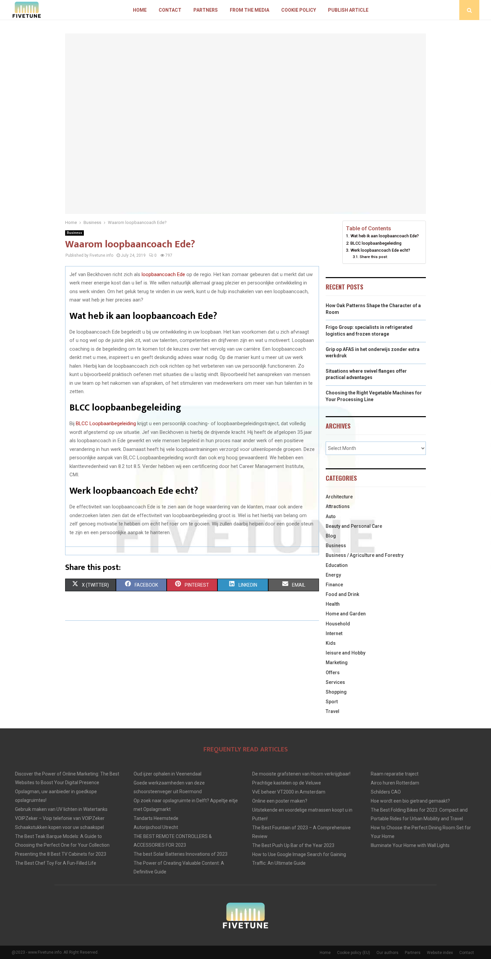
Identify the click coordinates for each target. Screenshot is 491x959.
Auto (331, 516)
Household (338, 623)
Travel (332, 711)
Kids (331, 643)
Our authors (387, 952)
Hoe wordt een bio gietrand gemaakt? (410, 801)
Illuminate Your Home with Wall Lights (410, 845)
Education (337, 565)
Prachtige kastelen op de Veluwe (286, 783)
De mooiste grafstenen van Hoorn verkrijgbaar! (301, 773)
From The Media (249, 10)
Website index (440, 952)
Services (335, 682)
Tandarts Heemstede (156, 818)
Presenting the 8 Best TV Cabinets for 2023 (60, 854)
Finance (334, 584)
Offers (333, 672)
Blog (331, 535)
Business (74, 233)
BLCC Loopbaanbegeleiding (106, 424)
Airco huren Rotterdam (395, 783)
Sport (332, 701)
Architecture (339, 496)
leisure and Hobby (345, 652)
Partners (205, 10)
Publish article (348, 10)
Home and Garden (346, 613)
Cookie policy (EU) (353, 952)
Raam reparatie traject (395, 773)
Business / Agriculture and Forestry (364, 555)
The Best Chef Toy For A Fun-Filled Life (55, 863)
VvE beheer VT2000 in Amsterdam (288, 792)
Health (333, 604)
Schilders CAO (386, 792)
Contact (170, 10)
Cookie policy (298, 10)
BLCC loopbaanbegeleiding (375, 243)
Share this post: (373, 256)
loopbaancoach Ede (163, 274)
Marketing (337, 662)
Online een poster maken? (279, 801)
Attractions (338, 506)
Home (140, 10)
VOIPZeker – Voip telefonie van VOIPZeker (60, 818)
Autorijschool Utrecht (156, 827)
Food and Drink (342, 594)
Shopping (336, 692)
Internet (334, 633)
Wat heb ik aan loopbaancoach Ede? (384, 235)
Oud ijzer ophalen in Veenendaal (167, 773)
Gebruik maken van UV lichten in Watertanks (61, 809)
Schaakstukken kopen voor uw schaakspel (59, 827)
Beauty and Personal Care (354, 526)
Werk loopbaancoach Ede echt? (380, 250)
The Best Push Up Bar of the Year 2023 (293, 845)
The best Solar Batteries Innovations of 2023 (180, 854)
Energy (333, 575)
